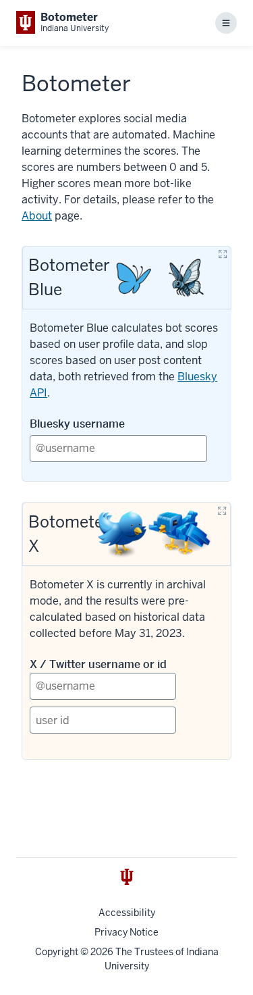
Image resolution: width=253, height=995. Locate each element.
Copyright (56, 952)
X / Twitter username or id (98, 664)
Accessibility (127, 913)
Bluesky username (77, 424)
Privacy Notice (126, 932)
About (37, 216)
